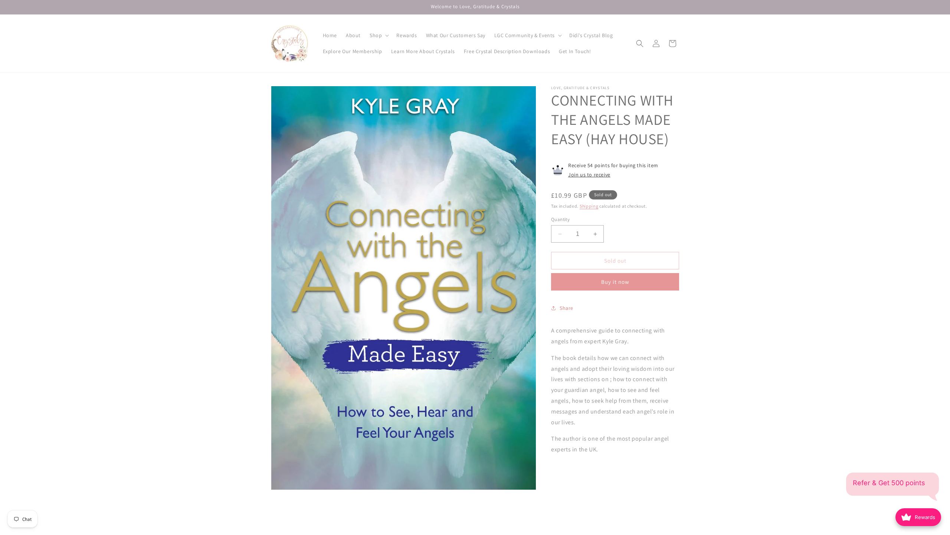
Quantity (560, 219)
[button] (378, 35)
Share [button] (566, 308)
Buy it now (615, 281)
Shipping (589, 206)
